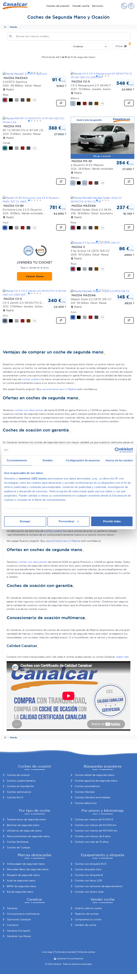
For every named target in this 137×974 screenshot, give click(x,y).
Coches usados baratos (21, 780)
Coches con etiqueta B (89, 875)
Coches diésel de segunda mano (94, 775)
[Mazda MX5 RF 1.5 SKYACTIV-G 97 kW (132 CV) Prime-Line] (34, 120)
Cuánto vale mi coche (88, 908)
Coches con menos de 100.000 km (96, 830)
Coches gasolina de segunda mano (96, 780)
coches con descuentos (28, 410)
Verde (6, 142)
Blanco (75, 98)
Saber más (122, 656)
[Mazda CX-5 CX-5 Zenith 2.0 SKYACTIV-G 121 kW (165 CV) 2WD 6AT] (34, 293)
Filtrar (122, 45)
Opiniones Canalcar (19, 919)
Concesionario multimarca (23, 913)
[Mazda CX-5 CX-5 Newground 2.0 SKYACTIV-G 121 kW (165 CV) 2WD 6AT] (102, 75)
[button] (124, 6)
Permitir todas (112, 521)
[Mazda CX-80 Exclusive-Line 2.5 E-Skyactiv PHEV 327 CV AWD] (34, 199)
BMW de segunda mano (21, 886)
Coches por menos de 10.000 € (94, 819)
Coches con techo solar (89, 891)
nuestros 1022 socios (33, 478)
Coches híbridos (85, 791)
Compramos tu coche (88, 919)
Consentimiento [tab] (17, 460)
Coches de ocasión (58, 5)
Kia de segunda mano (20, 891)
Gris (5, 315)
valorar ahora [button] (34, 276)
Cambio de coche (85, 925)
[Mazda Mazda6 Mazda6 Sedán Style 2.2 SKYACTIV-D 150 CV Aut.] (102, 199)
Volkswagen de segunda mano (26, 863)
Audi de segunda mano (21, 880)
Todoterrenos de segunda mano (26, 819)
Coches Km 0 (15, 797)
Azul (5, 222)
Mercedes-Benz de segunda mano (28, 869)
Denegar (25, 521)
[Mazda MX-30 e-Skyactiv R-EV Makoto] (102, 138)
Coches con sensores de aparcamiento (98, 886)
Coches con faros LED (88, 880)
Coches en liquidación (20, 786)
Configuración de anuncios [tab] (83, 460)
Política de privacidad (65, 952)
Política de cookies (86, 952)
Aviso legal (47, 952)
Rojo (5, 94)
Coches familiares (18, 841)
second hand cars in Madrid (59, 389)
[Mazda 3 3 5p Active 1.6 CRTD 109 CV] (102, 243)
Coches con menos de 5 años (93, 836)
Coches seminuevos (19, 791)
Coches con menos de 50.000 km (95, 825)
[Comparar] (61, 103)
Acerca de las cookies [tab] (119, 460)
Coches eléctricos (86, 803)
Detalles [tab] (48, 460)
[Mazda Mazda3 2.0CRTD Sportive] (34, 74)
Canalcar (12, 908)
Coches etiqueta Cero (88, 869)
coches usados (31, 379)
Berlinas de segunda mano (23, 825)
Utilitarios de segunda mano (24, 830)
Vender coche (80, 5)
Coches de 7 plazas (18, 847)
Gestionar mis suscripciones (70, 958)
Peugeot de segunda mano (23, 875)
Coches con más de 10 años (92, 841)
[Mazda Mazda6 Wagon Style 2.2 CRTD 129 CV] (102, 291)
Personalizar (66, 521)
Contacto (12, 925)
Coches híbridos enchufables (92, 797)
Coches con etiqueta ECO (90, 863)
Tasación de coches (87, 913)
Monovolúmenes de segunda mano (28, 836)
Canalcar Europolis (18, 930)
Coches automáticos (87, 786)
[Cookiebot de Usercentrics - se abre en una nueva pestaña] (117, 450)
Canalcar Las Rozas (19, 936)
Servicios (97, 5)
